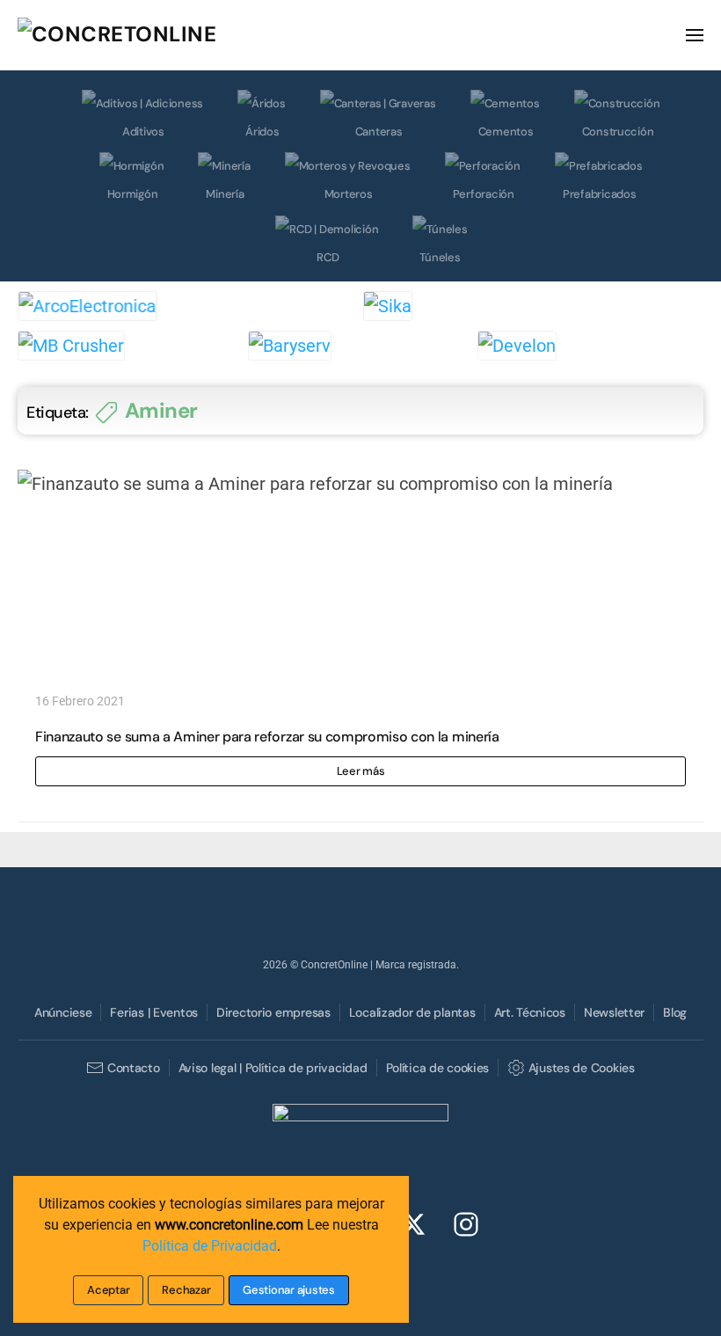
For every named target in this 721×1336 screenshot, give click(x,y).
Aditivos (143, 131)
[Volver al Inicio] (149, 35)
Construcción (618, 131)
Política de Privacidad (209, 1245)
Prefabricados (600, 193)
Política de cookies (438, 1068)
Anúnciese (62, 1012)
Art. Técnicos (529, 1012)
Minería (225, 193)
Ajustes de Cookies (581, 1068)
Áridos (262, 131)
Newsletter (614, 1012)
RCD (328, 257)
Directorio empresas (273, 1012)
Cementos (506, 131)
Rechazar (186, 1289)
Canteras (379, 131)
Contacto (133, 1068)
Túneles (439, 257)
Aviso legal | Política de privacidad (273, 1068)
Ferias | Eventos (154, 1012)
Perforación (483, 193)
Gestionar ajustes (289, 1289)
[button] (694, 35)
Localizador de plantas (412, 1012)
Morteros (348, 193)
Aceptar (108, 1289)
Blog (675, 1012)
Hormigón (132, 193)
